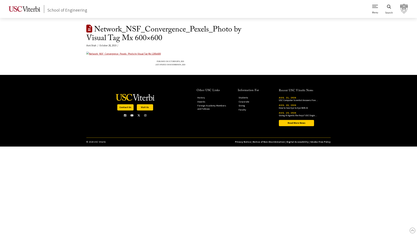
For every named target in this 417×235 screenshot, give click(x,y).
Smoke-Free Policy (320, 142)
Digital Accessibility (298, 142)
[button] (375, 10)
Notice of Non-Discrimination (269, 142)
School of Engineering (67, 10)
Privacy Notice (243, 142)
